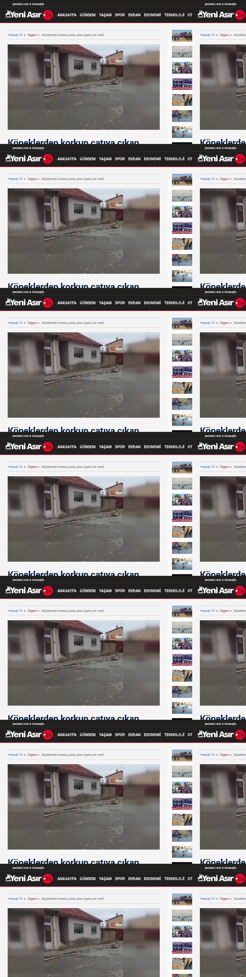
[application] (123, 488)
